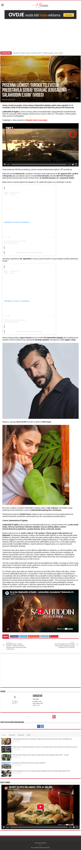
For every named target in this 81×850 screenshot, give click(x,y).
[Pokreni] (5, 164)
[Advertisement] (40, 35)
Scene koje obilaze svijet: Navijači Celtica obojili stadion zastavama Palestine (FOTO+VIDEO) (65, 645)
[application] (40, 144)
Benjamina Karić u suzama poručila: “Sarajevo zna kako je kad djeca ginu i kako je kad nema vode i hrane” (16, 646)
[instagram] (42, 726)
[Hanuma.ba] (40, 4)
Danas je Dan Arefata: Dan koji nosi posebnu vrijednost (29, 763)
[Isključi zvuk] (73, 164)
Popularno (12, 735)
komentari (21, 735)
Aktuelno (11, 81)
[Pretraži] (54, 716)
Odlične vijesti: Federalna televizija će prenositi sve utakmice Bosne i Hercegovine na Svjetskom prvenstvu (44, 747)
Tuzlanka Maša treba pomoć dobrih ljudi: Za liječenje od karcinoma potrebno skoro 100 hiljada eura (42, 739)
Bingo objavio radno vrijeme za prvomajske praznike (27, 53)
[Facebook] (38, 726)
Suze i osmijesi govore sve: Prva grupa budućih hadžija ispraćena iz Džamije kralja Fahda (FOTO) (41, 771)
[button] (40, 145)
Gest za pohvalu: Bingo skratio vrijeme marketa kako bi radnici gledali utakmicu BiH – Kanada (40, 755)
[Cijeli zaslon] (76, 164)
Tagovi (28, 735)
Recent (4, 735)
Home (6, 81)
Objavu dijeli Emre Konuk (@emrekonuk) (29, 252)
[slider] (38, 164)
